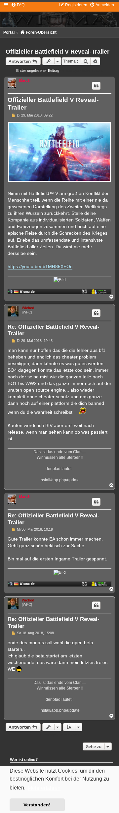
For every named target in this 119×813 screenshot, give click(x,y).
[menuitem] (17, 5)
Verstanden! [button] (37, 804)
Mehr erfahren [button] (44, 788)
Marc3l (24, 80)
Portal (9, 32)
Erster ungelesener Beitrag (37, 70)
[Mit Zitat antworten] (96, 86)
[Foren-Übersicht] (59, 14)
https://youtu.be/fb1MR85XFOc (40, 266)
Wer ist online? (24, 760)
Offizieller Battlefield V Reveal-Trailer (57, 51)
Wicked (28, 308)
